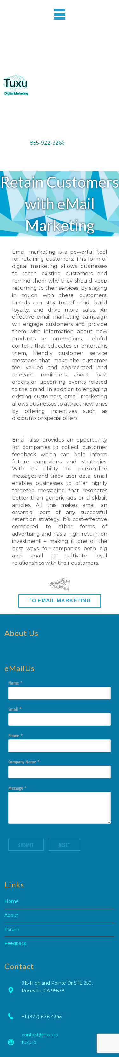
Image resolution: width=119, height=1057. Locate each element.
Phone (13, 735)
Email (13, 709)
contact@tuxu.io (40, 1035)
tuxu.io (29, 1042)
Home (11, 901)
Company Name (22, 762)
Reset (64, 845)
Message (15, 788)
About (11, 915)
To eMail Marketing (60, 600)
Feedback (15, 943)
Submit (26, 845)
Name (13, 683)
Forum (11, 929)
